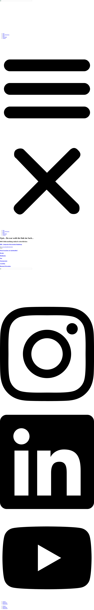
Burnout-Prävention (5, 266)
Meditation (3, 255)
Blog (4, 35)
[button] (47, 134)
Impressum (5, 602)
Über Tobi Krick (6, 34)
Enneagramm (3, 261)
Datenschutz (5, 603)
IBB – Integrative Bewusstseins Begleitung (11, 244)
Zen (1, 258)
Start (3, 33)
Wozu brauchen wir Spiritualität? (9, 250)
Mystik (2, 253)
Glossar (4, 38)
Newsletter (5, 37)
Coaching (2, 263)
